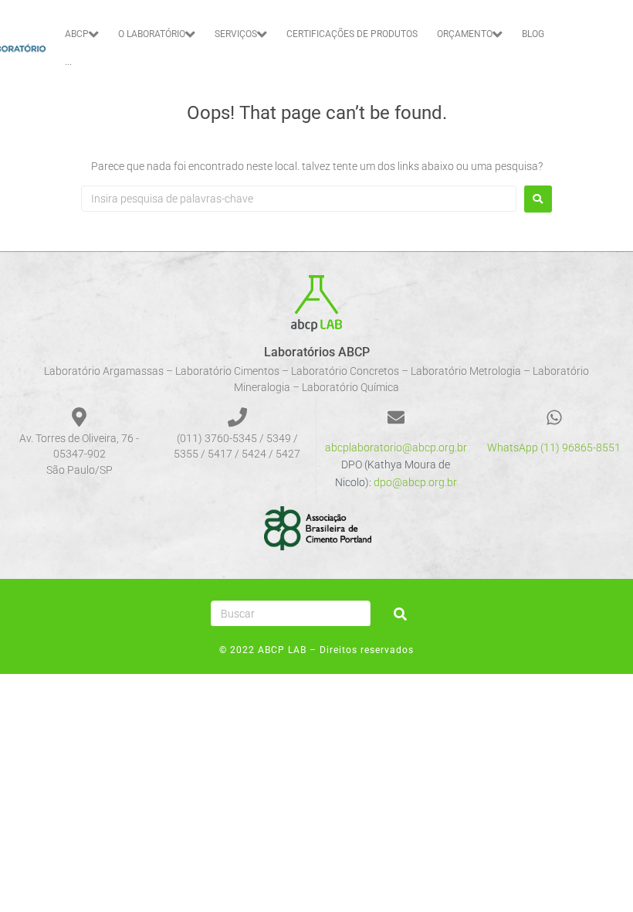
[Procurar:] (298, 198)
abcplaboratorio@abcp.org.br (396, 447)
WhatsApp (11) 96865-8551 (554, 447)
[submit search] (400, 614)
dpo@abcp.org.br (415, 482)
